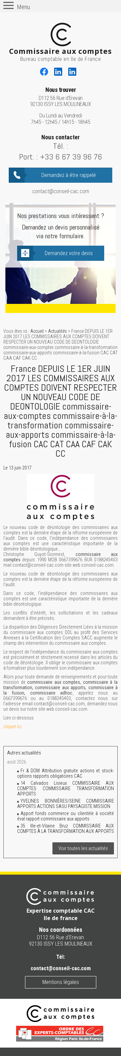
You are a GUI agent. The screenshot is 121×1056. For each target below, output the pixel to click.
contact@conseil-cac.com (60, 191)
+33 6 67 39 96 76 (71, 156)
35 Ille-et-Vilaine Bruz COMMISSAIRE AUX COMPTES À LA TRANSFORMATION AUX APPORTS (65, 828)
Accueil (37, 331)
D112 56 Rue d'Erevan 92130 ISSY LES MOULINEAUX (60, 97)
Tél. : (60, 146)
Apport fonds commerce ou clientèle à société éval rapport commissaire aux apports (65, 816)
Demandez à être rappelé (68, 175)
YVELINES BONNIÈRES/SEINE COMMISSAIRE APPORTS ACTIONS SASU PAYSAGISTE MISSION (65, 803)
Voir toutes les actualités (83, 848)
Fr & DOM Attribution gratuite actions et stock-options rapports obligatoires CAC (65, 773)
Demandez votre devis (69, 253)
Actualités (57, 331)
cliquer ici (12, 726)
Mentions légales (60, 982)
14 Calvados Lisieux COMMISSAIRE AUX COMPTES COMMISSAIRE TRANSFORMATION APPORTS (65, 788)
